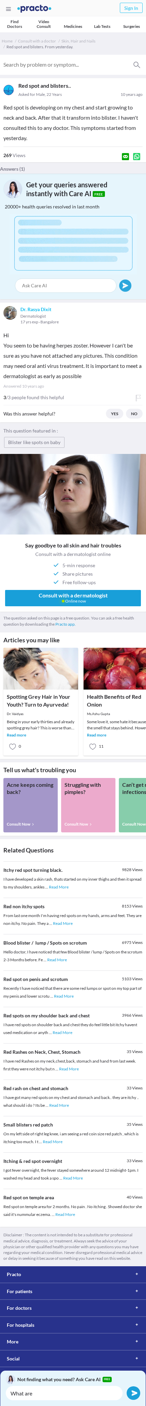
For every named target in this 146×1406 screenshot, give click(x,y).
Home (7, 41)
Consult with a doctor (37, 41)
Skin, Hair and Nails (78, 41)
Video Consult (44, 24)
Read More (59, 887)
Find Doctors (14, 24)
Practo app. (65, 624)
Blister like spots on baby (34, 442)
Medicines (73, 26)
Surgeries (131, 26)
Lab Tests (102, 26)
